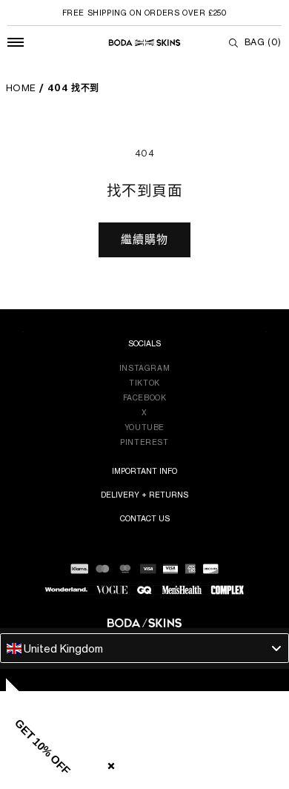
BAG (263, 41)
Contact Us (145, 518)
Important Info (144, 470)
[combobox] (144, 648)
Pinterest (144, 442)
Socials (144, 343)
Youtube (144, 427)
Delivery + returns (144, 494)
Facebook (145, 397)
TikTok (144, 382)
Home (21, 87)
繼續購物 (144, 239)
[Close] (108, 763)
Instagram (144, 367)
